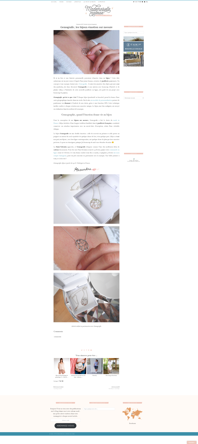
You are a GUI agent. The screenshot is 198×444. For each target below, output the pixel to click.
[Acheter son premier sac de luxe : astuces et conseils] (78, 366)
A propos (101, 1)
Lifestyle (77, 1)
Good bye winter (58, 387)
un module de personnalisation (101, 100)
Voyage (69, 1)
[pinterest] (140, 1)
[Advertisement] (134, 125)
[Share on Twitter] (61, 381)
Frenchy (95, 375)
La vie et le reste (90, 1)
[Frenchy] (95, 366)
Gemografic (83, 84)
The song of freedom (111, 375)
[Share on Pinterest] (63, 381)
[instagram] (136, 1)
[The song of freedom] (111, 366)
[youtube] (142, 1)
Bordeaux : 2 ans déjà (114, 387)
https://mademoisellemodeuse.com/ (64, 433)
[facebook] (138, 1)
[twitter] (134, 1)
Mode (61, 1)
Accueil (54, 1)
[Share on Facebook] (59, 381)
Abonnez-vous (65, 426)
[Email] (144, 1)
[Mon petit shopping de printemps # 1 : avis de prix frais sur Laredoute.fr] (62, 366)
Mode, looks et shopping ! (90, 24)
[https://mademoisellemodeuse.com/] (99, 10)
